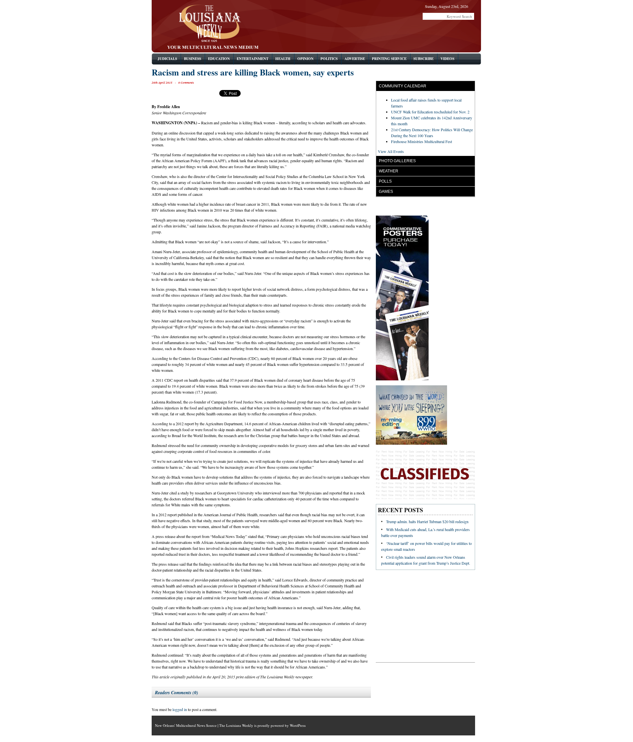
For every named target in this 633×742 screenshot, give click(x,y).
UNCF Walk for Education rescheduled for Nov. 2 (430, 111)
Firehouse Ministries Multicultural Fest (421, 141)
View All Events (391, 151)
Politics (329, 58)
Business (192, 58)
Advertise (355, 58)
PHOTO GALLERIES (397, 161)
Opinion (305, 58)
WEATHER (388, 171)
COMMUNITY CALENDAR (402, 86)
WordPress (298, 725)
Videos (447, 58)
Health (282, 58)
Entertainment (252, 58)
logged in (179, 709)
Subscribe (423, 58)
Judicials (167, 58)
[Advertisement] (397, 35)
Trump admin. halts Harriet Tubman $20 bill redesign (427, 521)
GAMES (386, 191)
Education (219, 58)
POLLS (385, 181)
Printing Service (389, 58)
